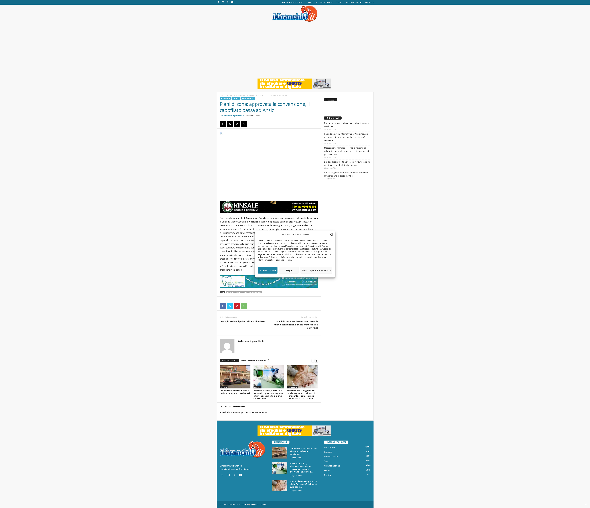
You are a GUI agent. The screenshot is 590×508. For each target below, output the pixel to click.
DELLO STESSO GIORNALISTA (253, 361)
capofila (230, 292)
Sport (326, 461)
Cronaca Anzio (331, 456)
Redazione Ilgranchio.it (233, 115)
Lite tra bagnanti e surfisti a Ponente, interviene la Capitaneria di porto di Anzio (346, 174)
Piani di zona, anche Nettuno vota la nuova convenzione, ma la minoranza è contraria (296, 324)
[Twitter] (228, 2)
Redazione (313, 2)
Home (222, 95)
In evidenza (231, 95)
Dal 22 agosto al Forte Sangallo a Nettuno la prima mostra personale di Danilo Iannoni (347, 163)
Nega (289, 270)
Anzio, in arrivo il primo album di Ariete (242, 321)
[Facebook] (218, 2)
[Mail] (223, 2)
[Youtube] (232, 2)
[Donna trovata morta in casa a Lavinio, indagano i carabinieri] (235, 376)
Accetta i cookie (267, 270)
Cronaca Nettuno (332, 465)
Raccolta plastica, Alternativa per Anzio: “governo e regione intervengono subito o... (301, 467)
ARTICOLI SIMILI (229, 361)
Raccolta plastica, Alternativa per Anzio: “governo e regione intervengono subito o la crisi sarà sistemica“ (268, 394)
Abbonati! (369, 2)
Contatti (340, 2)
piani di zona (241, 292)
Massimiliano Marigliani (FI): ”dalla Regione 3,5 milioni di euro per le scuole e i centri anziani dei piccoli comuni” (301, 394)
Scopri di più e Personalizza (316, 270)
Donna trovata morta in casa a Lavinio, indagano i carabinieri (235, 392)
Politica (236, 98)
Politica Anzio (248, 98)
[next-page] (316, 360)
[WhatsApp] (244, 124)
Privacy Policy (326, 2)
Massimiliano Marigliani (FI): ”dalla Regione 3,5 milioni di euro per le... (303, 484)
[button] (330, 234)
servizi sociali (255, 292)
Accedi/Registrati (354, 2)
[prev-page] (313, 360)
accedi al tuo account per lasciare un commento (243, 412)
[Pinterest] (237, 124)
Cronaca (223, 387)
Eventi (327, 470)
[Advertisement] (295, 52)
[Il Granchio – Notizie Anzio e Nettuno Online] (295, 13)
